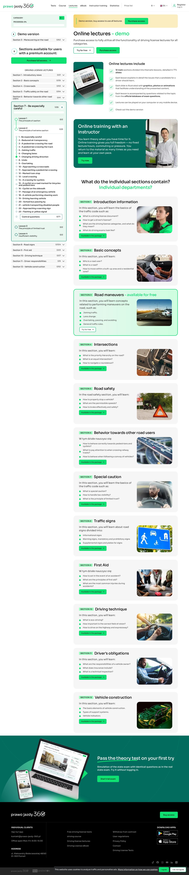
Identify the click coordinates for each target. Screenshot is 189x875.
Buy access (168, 815)
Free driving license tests (79, 832)
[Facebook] (157, 862)
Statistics (114, 5)
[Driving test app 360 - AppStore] (167, 841)
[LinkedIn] (171, 862)
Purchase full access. (37, 60)
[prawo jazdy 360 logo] (18, 6)
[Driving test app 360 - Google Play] (167, 833)
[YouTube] (167, 862)
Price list (128, 5)
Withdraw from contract (124, 832)
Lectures (73, 5)
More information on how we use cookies (138, 869)
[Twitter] (176, 862)
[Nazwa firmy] (41, 871)
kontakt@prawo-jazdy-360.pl (26, 836)
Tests (53, 5)
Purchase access (136, 21)
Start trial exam (108, 779)
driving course (74, 836)
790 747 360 (17, 832)
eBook (83, 5)
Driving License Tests (123, 850)
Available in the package (91, 236)
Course (62, 5)
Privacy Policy (119, 841)
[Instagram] (162, 862)
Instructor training (98, 5)
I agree (164, 870)
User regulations (121, 836)
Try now (85, 160)
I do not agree (178, 870)
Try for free (82, 50)
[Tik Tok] (153, 862)
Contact (117, 846)
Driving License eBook (78, 846)
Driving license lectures (78, 841)
